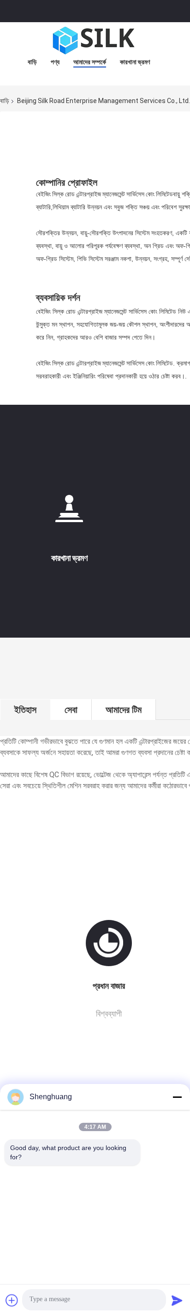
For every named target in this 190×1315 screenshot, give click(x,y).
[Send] (177, 1300)
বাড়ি (32, 62)
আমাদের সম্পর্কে (89, 62)
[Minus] (177, 1096)
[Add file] (12, 1300)
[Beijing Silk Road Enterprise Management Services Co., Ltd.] (95, 41)
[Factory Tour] (69, 512)
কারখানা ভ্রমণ (135, 62)
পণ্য (55, 62)
